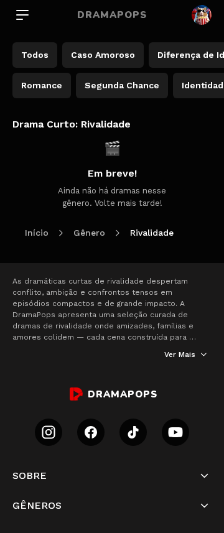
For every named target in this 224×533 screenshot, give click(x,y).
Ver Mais (179, 354)
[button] (112, 476)
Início (37, 233)
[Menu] (22, 15)
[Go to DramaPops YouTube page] (175, 432)
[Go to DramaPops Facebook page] (91, 432)
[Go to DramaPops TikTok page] (133, 432)
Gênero (89, 233)
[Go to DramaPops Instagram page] (48, 432)
